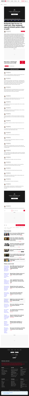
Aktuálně (3, 367)
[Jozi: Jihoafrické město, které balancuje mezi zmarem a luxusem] (6, 311)
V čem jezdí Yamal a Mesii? (4, 371)
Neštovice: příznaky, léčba (4, 370)
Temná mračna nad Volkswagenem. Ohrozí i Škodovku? (17, 250)
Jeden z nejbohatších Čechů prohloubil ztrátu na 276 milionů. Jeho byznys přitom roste (17, 281)
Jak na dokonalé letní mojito (14, 375)
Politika (22, 367)
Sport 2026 (3, 379)
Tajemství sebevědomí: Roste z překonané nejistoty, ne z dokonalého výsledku (17, 316)
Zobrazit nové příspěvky (6, 393)
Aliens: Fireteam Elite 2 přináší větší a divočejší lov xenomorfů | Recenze (16, 293)
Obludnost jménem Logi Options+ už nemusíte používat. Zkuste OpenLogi (16, 322)
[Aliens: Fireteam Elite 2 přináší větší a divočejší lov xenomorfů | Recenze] (6, 294)
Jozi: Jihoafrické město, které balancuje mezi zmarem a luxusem (16, 310)
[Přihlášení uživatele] (25, 1)
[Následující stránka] (24, 210)
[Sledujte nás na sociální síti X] (12, 354)
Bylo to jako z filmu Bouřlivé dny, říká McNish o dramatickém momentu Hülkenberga (17, 328)
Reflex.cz (2, 4)
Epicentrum (3, 369)
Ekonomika (22, 379)
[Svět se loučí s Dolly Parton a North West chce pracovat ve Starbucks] (6, 306)
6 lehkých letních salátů (13, 376)
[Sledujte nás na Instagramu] (15, 354)
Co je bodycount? (3, 374)
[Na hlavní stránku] (4, 1)
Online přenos (5, 4)
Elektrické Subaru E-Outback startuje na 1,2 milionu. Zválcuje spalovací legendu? (17, 274)
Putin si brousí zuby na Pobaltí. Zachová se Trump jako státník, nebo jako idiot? (17, 234)
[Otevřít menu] (27, 1)
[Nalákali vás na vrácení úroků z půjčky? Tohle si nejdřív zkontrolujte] (6, 301)
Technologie (12, 379)
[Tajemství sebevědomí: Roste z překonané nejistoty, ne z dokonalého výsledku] (6, 317)
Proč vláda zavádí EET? (23, 372)
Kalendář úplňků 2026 (4, 373)
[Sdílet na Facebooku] (4, 225)
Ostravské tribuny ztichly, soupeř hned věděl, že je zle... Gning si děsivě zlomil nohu (17, 287)
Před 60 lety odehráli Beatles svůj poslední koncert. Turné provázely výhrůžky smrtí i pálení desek (17, 244)
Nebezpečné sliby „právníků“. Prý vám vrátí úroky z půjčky (17, 260)
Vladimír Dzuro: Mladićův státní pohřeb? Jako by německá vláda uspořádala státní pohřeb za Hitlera (17, 239)
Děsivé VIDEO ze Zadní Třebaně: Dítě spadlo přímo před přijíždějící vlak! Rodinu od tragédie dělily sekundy (17, 267)
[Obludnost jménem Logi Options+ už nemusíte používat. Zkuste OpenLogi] (6, 323)
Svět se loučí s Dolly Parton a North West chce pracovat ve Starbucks (17, 305)
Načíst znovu (14, 14)
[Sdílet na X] (6, 225)
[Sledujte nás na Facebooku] (13, 354)
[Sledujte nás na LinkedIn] (16, 354)
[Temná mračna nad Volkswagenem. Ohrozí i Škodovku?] (6, 250)
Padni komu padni (22, 373)
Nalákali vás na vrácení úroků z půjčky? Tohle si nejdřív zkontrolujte (16, 300)
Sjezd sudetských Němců (23, 371)
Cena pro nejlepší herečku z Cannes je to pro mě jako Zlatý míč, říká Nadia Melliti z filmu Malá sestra (17, 255)
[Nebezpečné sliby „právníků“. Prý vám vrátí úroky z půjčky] (6, 260)
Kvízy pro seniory (3, 372)
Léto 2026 (12, 367)
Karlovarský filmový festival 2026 (14, 369)
